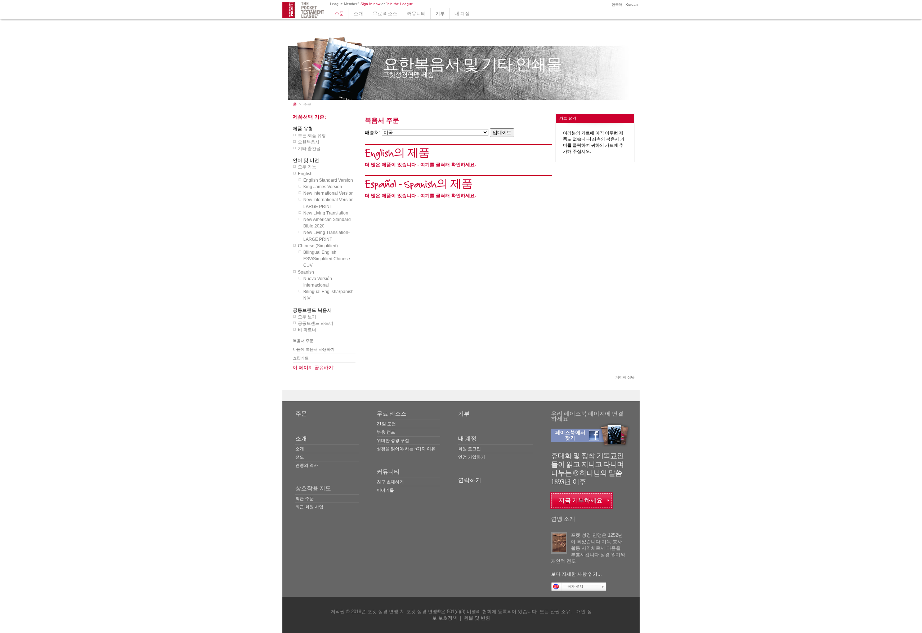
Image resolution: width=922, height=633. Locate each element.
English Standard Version (328, 180)
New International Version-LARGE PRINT (329, 203)
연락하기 (469, 480)
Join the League (399, 4)
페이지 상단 (625, 377)
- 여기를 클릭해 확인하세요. (420, 164)
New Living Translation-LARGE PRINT (326, 236)
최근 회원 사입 (309, 506)
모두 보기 (307, 316)
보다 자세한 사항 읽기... (576, 574)
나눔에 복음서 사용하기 (314, 349)
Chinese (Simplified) (318, 245)
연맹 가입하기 (471, 457)
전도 (299, 457)
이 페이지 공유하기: (314, 367)
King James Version (322, 186)
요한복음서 (308, 142)
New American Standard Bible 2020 (327, 223)
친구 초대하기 (390, 481)
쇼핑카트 (301, 358)
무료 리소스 (385, 13)
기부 (440, 13)
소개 (358, 13)
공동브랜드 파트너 (316, 323)
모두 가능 (307, 166)
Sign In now (370, 4)
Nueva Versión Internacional (317, 282)
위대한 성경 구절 (393, 440)
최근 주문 (304, 498)
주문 (339, 13)
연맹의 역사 (306, 465)
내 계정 (462, 13)
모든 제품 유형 (312, 135)
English (305, 173)
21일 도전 (386, 423)
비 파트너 (307, 329)
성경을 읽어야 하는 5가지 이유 (406, 448)
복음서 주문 (303, 340)
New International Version (328, 193)
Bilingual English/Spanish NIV (328, 295)
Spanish (306, 272)
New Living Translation (325, 213)
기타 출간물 (309, 148)
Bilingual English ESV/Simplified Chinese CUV (326, 259)
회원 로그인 (469, 448)
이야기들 (385, 490)
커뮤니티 (416, 13)
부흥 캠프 (386, 432)
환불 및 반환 (477, 618)
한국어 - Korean (624, 4)
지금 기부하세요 (581, 500)
